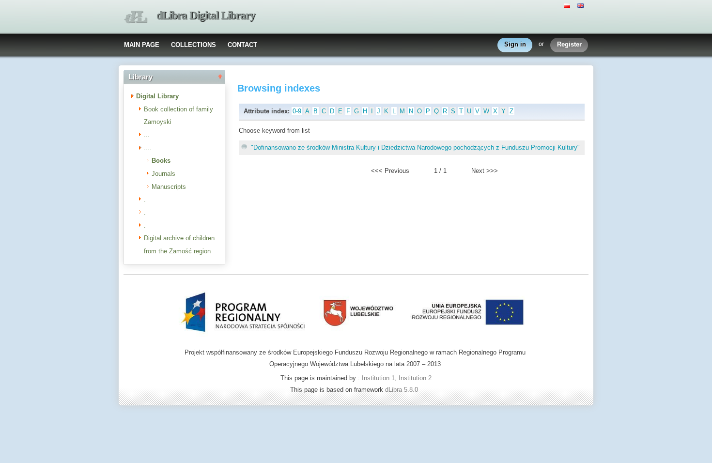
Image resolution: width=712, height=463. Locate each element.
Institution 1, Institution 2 (397, 378)
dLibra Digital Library (205, 15)
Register (569, 44)
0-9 (297, 111)
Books (161, 160)
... (147, 135)
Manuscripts (169, 186)
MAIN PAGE (141, 44)
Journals (163, 173)
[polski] (568, 5)
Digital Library (157, 96)
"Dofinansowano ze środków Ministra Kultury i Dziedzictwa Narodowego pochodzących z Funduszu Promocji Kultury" (415, 147)
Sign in (515, 44)
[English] (581, 5)
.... (148, 148)
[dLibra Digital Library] (136, 17)
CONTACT (242, 44)
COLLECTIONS (193, 44)
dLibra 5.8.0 (402, 389)
